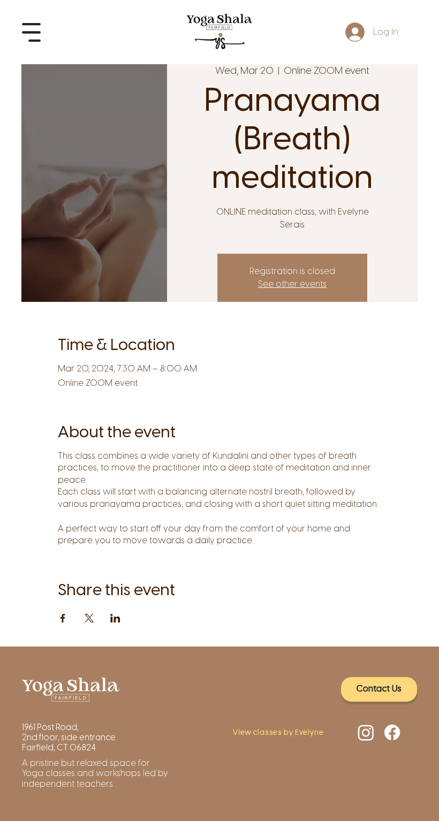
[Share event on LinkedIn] (115, 618)
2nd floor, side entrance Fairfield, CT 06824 (69, 742)
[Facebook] (392, 732)
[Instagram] (365, 732)
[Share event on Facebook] (63, 618)
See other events (292, 284)
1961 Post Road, (51, 727)
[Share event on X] (89, 618)
